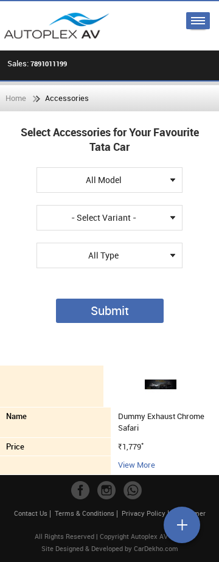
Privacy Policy (143, 513)
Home (15, 97)
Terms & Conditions (84, 513)
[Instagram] (106, 490)
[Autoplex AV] (56, 25)
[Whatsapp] (132, 490)
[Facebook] (80, 490)
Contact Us (30, 513)
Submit (110, 310)
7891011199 (48, 63)
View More (136, 464)
